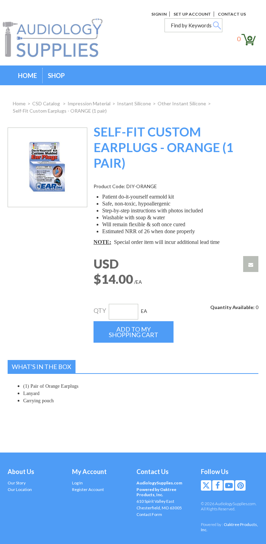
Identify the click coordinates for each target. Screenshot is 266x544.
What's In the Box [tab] (41, 366)
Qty (100, 310)
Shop (56, 75)
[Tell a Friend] (250, 264)
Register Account (88, 489)
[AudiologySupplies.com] (58, 38)
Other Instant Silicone (182, 103)
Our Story (17, 482)
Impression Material (89, 103)
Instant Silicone (134, 103)
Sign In (159, 14)
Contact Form (149, 514)
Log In (77, 482)
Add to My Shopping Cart (133, 332)
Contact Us (232, 14)
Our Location (20, 489)
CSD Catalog (46, 103)
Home (27, 75)
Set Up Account (192, 14)
